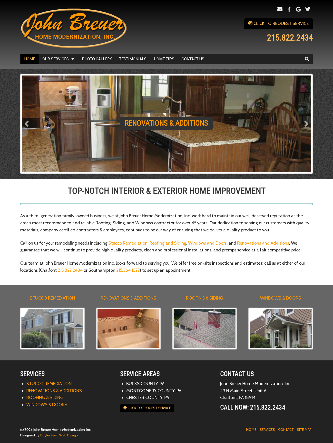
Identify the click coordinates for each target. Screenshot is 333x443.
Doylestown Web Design (59, 435)
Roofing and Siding (167, 243)
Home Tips (164, 59)
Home (29, 59)
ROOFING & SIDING (204, 298)
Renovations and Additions (263, 243)
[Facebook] (289, 9)
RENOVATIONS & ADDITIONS (128, 298)
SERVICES (267, 429)
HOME (251, 429)
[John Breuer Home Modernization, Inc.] (75, 26)
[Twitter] (308, 9)
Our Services (55, 59)
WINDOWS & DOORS (280, 298)
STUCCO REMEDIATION (52, 298)
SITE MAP (304, 429)
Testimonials (133, 59)
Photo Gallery (97, 59)
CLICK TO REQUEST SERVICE (281, 23)
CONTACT (286, 429)
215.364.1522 (128, 270)
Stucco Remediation (127, 243)
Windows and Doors (207, 243)
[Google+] (298, 9)
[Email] (280, 9)
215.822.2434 (70, 270)
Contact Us (193, 59)
